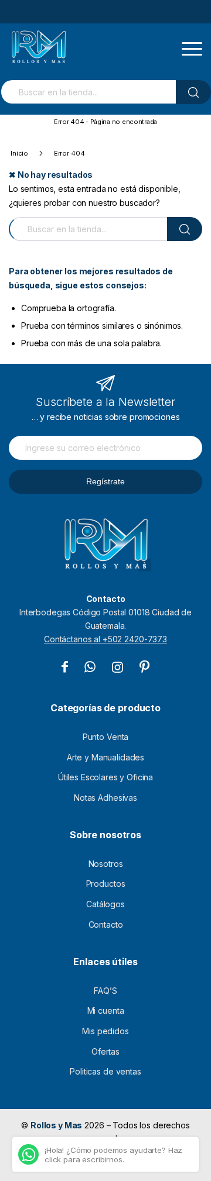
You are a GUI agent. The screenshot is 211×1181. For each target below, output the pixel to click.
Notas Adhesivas (105, 798)
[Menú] (192, 42)
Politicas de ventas (105, 1071)
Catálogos (105, 904)
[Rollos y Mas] (38, 47)
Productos (105, 884)
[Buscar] (193, 92)
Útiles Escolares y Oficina (105, 777)
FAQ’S (105, 991)
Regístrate (105, 481)
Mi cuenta (105, 1010)
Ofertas (105, 1051)
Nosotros (106, 864)
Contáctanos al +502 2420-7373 (105, 639)
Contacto (106, 924)
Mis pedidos (105, 1031)
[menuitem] (192, 42)
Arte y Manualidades (105, 757)
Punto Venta (105, 737)
